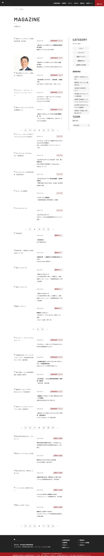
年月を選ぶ (76, 125)
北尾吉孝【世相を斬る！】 (80, 89)
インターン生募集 (84, 542)
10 (48, 428)
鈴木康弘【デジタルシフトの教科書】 (81, 95)
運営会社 (82, 3)
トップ (15, 9)
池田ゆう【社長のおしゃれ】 (81, 78)
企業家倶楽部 (57, 3)
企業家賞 (64, 3)
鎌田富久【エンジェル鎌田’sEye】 (81, 84)
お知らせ (76, 3)
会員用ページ (89, 3)
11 (52, 428)
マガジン (70, 3)
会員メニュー (66, 547)
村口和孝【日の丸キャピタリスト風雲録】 (81, 106)
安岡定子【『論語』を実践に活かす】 (81, 112)
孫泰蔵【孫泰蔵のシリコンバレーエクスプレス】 (81, 100)
